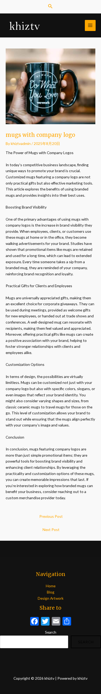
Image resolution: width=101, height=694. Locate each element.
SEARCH (86, 642)
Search (50, 632)
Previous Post (51, 516)
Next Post (51, 529)
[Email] (56, 622)
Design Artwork (51, 598)
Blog (50, 592)
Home (50, 586)
